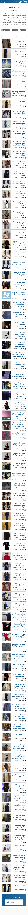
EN (1, 1)
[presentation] (2, 30)
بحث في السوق (19, 36)
